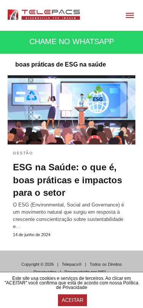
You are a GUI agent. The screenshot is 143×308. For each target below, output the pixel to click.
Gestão (23, 153)
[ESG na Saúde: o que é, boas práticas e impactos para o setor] (71, 109)
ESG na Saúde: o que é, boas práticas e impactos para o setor (67, 180)
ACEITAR (72, 300)
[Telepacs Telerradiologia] (44, 15)
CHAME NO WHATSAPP (71, 41)
